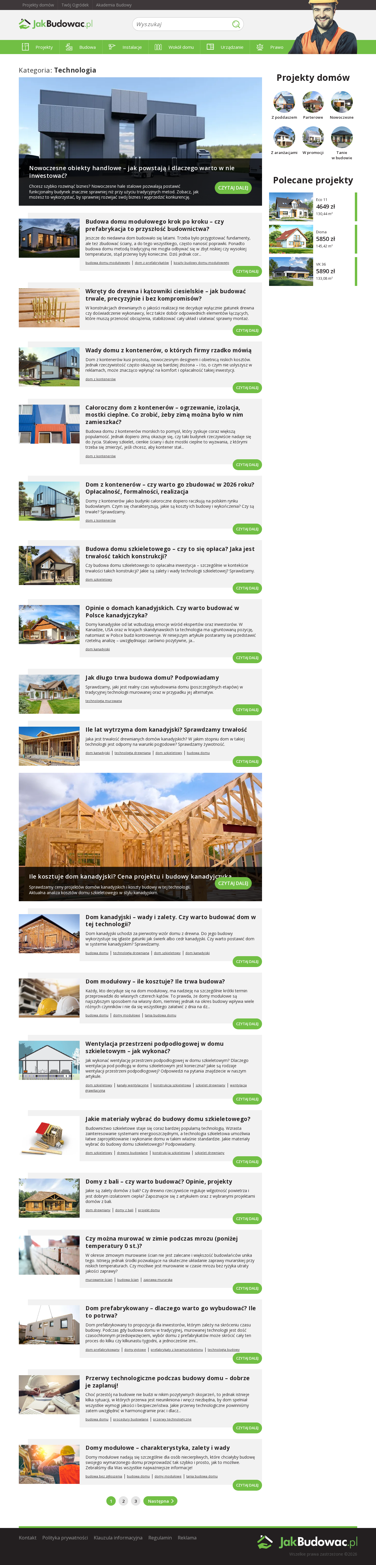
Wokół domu (181, 47)
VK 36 (321, 264)
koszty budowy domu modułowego (201, 262)
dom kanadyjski (97, 649)
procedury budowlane (130, 1419)
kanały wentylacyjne (133, 1085)
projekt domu (149, 1210)
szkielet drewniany (210, 1085)
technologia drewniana (133, 752)
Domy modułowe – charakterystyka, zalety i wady (157, 1448)
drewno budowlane (132, 1152)
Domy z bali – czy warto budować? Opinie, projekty (158, 1181)
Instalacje (132, 47)
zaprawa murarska (157, 1279)
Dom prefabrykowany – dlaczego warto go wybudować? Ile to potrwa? (170, 1311)
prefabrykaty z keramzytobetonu (177, 1349)
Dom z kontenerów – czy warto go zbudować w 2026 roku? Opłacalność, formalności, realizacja (169, 488)
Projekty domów (38, 5)
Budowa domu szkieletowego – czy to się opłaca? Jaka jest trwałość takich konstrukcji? (170, 552)
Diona (321, 231)
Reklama (187, 1537)
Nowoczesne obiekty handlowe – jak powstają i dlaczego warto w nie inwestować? (132, 172)
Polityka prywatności (65, 1537)
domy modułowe (126, 1015)
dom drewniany (97, 1210)
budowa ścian (128, 1279)
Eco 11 (321, 199)
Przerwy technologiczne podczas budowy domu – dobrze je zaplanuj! (167, 1381)
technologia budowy (224, 1349)
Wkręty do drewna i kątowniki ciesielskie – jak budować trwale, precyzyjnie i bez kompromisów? (165, 294)
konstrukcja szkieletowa (172, 1085)
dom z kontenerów (100, 379)
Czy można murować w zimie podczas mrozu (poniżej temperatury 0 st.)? (161, 1242)
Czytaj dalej (233, 188)
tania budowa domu (160, 1015)
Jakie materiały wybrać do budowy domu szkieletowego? (167, 1119)
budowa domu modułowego (107, 262)
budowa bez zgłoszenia (103, 1476)
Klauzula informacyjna (118, 1537)
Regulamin (160, 1537)
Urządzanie (232, 47)
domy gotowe (135, 1349)
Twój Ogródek (75, 5)
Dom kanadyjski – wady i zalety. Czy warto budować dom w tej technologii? (170, 920)
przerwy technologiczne (172, 1419)
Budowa (87, 47)
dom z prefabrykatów (152, 262)
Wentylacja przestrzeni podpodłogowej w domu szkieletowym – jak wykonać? (154, 1047)
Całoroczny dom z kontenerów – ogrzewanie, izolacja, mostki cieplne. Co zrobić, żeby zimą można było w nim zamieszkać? (164, 415)
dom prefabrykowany (102, 1349)
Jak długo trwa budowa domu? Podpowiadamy (152, 677)
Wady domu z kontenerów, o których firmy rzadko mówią (168, 350)
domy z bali (124, 1210)
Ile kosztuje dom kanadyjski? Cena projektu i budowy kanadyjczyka (130, 876)
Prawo (276, 47)
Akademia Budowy (114, 5)
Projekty (44, 47)
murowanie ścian (99, 1279)
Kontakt (27, 1537)
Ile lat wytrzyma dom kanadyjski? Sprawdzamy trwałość (166, 729)
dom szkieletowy (98, 579)
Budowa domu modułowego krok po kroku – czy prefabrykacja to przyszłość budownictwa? (154, 225)
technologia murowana (103, 700)
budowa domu (198, 752)
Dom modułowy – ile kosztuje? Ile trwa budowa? (155, 981)
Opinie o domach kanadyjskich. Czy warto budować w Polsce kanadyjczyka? (162, 611)
